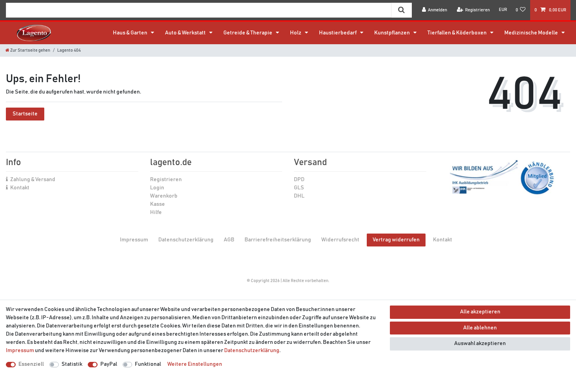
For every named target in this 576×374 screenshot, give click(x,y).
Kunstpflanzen (392, 33)
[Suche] (401, 10)
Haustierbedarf (338, 33)
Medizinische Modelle (531, 33)
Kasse (157, 204)
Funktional (148, 364)
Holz (296, 33)
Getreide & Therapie (248, 33)
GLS (299, 188)
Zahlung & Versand (32, 179)
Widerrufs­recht (340, 240)
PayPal (108, 364)
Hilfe (156, 212)
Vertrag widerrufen (396, 240)
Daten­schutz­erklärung (186, 240)
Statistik (72, 364)
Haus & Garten (130, 33)
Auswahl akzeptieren (480, 343)
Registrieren (166, 179)
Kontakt (19, 188)
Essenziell (31, 364)
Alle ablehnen (480, 328)
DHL (299, 196)
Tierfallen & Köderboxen (457, 33)
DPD (299, 179)
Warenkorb (164, 196)
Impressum (134, 240)
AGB (229, 240)
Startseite (25, 114)
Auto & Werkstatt (185, 33)
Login (157, 188)
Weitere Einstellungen (194, 364)
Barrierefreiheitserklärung (278, 240)
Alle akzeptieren (480, 312)
